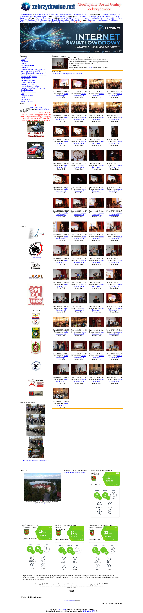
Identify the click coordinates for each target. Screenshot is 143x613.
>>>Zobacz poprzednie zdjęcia (42, 503)
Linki (22, 94)
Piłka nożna (38, 22)
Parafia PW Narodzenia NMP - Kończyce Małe (35, 20)
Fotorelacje (65, 22)
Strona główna (25, 58)
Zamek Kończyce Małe (43, 18)
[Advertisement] (35, 194)
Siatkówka (29, 22)
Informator (91, 20)
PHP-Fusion (62, 609)
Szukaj (23, 97)
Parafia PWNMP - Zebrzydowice (71, 18)
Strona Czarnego (102, 20)
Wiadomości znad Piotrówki (73, 14)
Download (24, 62)
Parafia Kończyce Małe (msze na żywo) (34, 75)
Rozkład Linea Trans (27, 84)
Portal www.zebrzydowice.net (69, 600)
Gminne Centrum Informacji (53, 14)
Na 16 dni (81, 472)
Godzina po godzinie (71, 472)
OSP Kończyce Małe (109, 14)
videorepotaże (25, 79)
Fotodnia (23, 63)
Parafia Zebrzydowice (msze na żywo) (33, 73)
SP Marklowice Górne (109, 16)
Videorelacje (56, 22)
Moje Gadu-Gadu (36, 107)
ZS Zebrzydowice (81, 16)
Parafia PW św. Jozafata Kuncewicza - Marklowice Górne (103, 18)
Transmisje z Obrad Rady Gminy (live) (33, 69)
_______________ (35, 270)
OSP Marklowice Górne (38, 16)
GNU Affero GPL (88, 611)
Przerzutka (47, 22)
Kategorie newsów (27, 96)
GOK (86, 14)
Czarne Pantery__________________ (35, 258)
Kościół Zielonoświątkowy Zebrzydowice (66, 20)
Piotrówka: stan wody (28, 82)
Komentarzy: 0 (61, 96)
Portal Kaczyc (113, 20)
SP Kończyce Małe (94, 16)
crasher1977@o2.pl (42, 109)
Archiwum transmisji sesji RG (30, 71)
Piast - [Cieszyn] (59, 16)
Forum (23, 60)
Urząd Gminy (38, 14)
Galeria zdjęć (56, 74)
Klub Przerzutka (26, 99)
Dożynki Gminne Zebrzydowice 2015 (35, 460)
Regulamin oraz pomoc (28, 92)
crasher (90, 67)
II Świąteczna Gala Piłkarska (72, 74)
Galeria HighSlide (27, 101)
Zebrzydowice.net (26, 14)
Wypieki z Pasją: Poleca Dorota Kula (33, 88)
